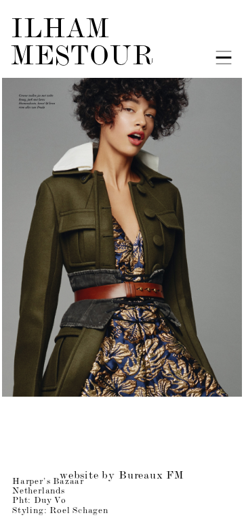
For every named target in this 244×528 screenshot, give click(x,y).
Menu (223, 57)
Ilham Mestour (83, 45)
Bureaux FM (151, 475)
